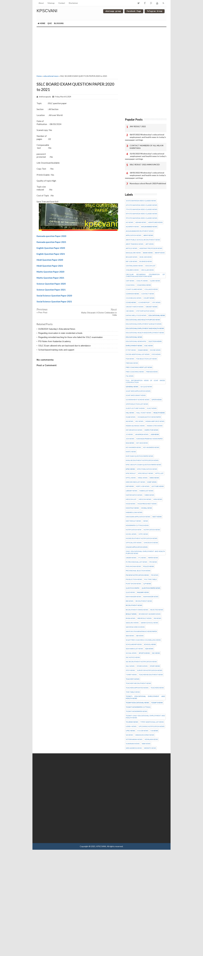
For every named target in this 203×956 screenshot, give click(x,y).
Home (42, 23)
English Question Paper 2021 (51, 254)
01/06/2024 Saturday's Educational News (56, 329)
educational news (51, 76)
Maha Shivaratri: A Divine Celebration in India (99, 313)
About (41, 3)
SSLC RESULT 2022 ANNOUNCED (145, 164)
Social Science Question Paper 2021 (54, 301)
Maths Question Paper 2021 (50, 278)
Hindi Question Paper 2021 (50, 266)
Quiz (50, 23)
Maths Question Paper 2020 (50, 271)
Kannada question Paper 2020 (51, 236)
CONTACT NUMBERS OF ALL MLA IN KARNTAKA (146, 146)
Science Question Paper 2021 (51, 289)
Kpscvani (47, 10)
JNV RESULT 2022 (138, 126)
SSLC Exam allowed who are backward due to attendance (64, 345)
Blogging (59, 23)
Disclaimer (73, 3)
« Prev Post (42, 312)
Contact (61, 3)
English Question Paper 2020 (51, 248)
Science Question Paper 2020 (51, 283)
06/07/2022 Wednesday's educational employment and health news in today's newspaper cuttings (145, 137)
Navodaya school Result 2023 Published (148, 183)
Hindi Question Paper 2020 (50, 260)
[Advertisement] (77, 50)
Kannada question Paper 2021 (51, 242)
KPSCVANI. (101, 846)
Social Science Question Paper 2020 (54, 295)
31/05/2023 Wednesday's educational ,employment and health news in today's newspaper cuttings (145, 156)
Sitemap (51, 3)
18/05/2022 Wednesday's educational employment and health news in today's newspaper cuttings (145, 175)
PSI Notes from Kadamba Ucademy (54, 341)
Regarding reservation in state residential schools (60, 333)
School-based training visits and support (56, 350)
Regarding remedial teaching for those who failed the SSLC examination (70, 337)
